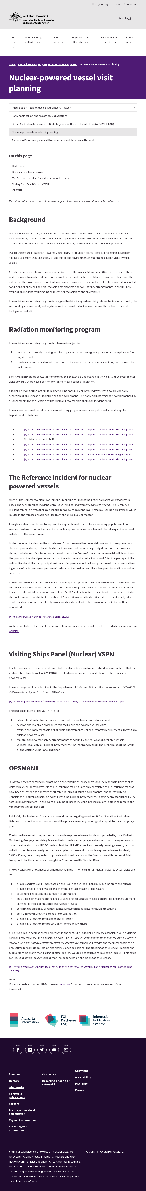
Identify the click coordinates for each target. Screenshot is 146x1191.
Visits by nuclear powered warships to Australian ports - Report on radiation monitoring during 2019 (80, 444)
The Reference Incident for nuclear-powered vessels (40, 178)
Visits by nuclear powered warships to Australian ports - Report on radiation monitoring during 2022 (80, 459)
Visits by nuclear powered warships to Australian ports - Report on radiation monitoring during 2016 (80, 429)
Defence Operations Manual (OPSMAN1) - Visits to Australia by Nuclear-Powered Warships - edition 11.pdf (68, 701)
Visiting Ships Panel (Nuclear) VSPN (30, 184)
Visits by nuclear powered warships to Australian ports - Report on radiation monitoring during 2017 (80, 434)
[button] (17, 1049)
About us (14, 1074)
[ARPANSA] (31, 18)
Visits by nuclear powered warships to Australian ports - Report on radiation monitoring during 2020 (80, 449)
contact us (63, 984)
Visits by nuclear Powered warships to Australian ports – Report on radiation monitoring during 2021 (80, 454)
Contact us (49, 1074)
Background (18, 166)
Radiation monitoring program (28, 172)
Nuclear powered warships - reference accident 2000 (40, 616)
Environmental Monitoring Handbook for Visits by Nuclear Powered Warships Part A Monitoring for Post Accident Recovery (70, 968)
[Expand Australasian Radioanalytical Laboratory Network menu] (135, 105)
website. (14, 631)
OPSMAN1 (17, 190)
